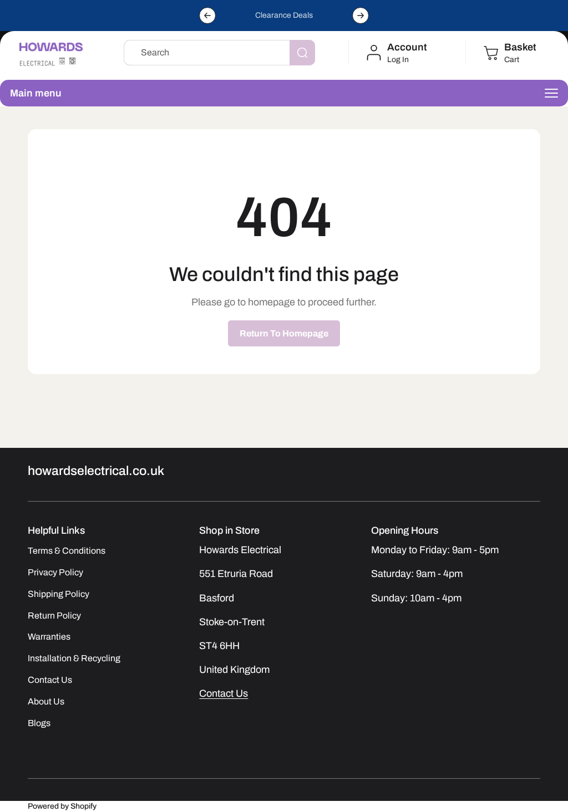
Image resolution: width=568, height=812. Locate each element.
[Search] (302, 52)
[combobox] (219, 52)
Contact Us (223, 693)
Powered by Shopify (62, 806)
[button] (508, 52)
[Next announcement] (360, 15)
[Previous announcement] (207, 15)
